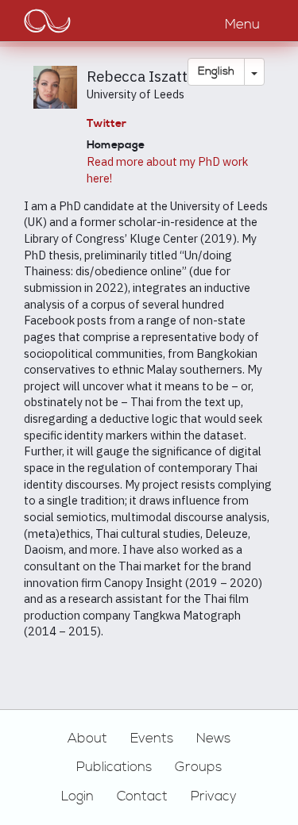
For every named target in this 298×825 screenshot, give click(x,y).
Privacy (214, 796)
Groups (198, 767)
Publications (114, 767)
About (87, 738)
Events (151, 738)
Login (77, 796)
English (216, 71)
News (213, 738)
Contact (142, 796)
